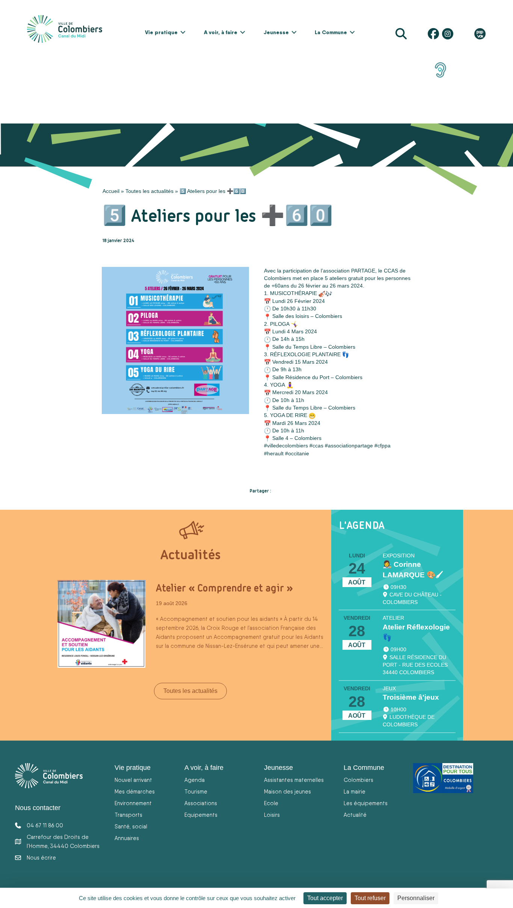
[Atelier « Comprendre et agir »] (101, 623)
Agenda (194, 780)
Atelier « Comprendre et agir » (224, 587)
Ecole (271, 803)
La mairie (354, 791)
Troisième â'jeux (411, 697)
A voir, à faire (220, 32)
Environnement (133, 803)
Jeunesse (276, 32)
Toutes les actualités (149, 191)
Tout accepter (325, 898)
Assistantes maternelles (294, 780)
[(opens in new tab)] (440, 69)
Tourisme (195, 791)
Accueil (111, 191)
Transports (128, 815)
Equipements (200, 815)
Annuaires (127, 838)
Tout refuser (370, 898)
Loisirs (272, 815)
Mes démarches (135, 791)
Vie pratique (161, 32)
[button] (183, 32)
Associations (200, 803)
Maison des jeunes (287, 791)
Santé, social (131, 826)
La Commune (331, 32)
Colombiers (358, 780)
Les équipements (366, 803)
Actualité (355, 815)
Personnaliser (416, 898)
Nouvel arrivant (133, 780)
